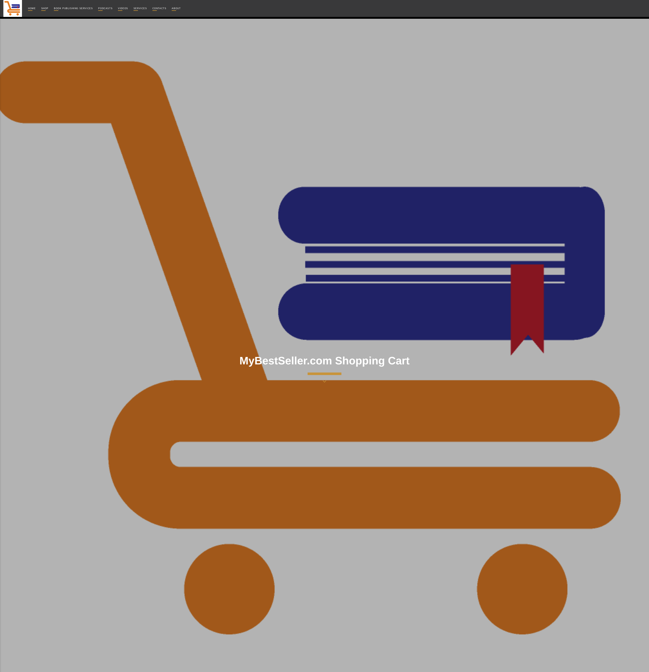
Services (140, 8)
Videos (123, 8)
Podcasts (105, 8)
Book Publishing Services (73, 8)
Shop (45, 8)
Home (32, 8)
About (176, 8)
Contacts (159, 8)
